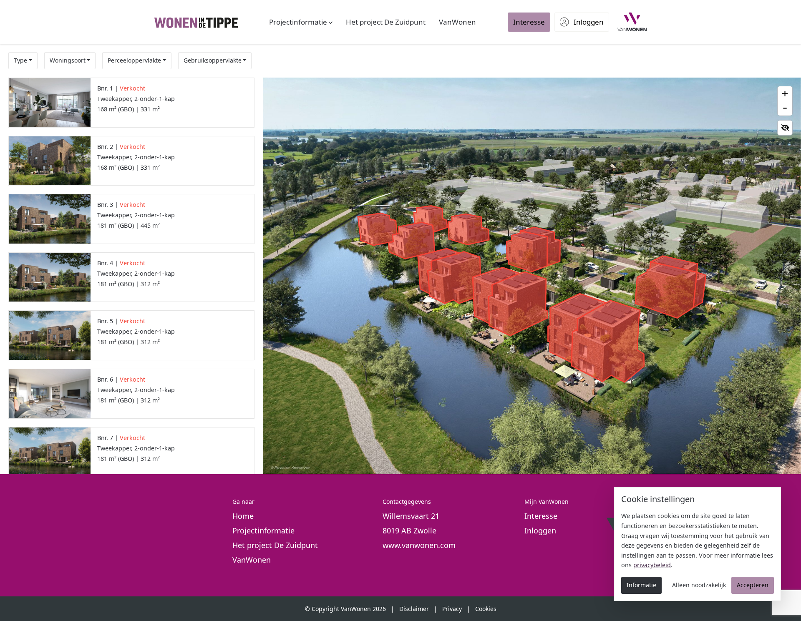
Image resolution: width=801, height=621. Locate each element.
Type (20, 60)
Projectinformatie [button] (263, 530)
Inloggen (540, 530)
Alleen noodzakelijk (699, 585)
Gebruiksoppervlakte (213, 60)
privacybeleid (652, 565)
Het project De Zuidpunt (275, 545)
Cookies (485, 609)
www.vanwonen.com (419, 545)
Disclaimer (414, 609)
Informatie (641, 585)
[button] (300, 22)
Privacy (452, 609)
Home (243, 516)
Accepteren (752, 585)
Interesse (540, 516)
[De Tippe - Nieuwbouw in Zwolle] (196, 22)
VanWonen (251, 560)
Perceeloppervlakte (134, 60)
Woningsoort (68, 60)
